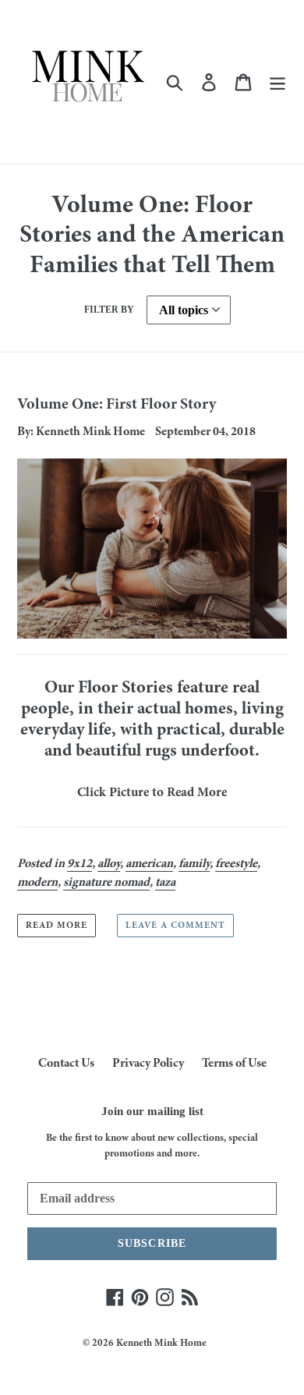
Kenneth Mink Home (161, 1344)
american (149, 864)
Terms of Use (234, 1063)
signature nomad (106, 882)
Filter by (109, 309)
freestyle (236, 864)
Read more (56, 925)
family (194, 864)
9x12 (79, 864)
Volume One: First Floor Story (116, 404)
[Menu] (277, 82)
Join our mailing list (152, 1111)
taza (165, 882)
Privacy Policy (148, 1063)
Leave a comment (175, 925)
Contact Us (66, 1063)
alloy (108, 864)
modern (37, 882)
